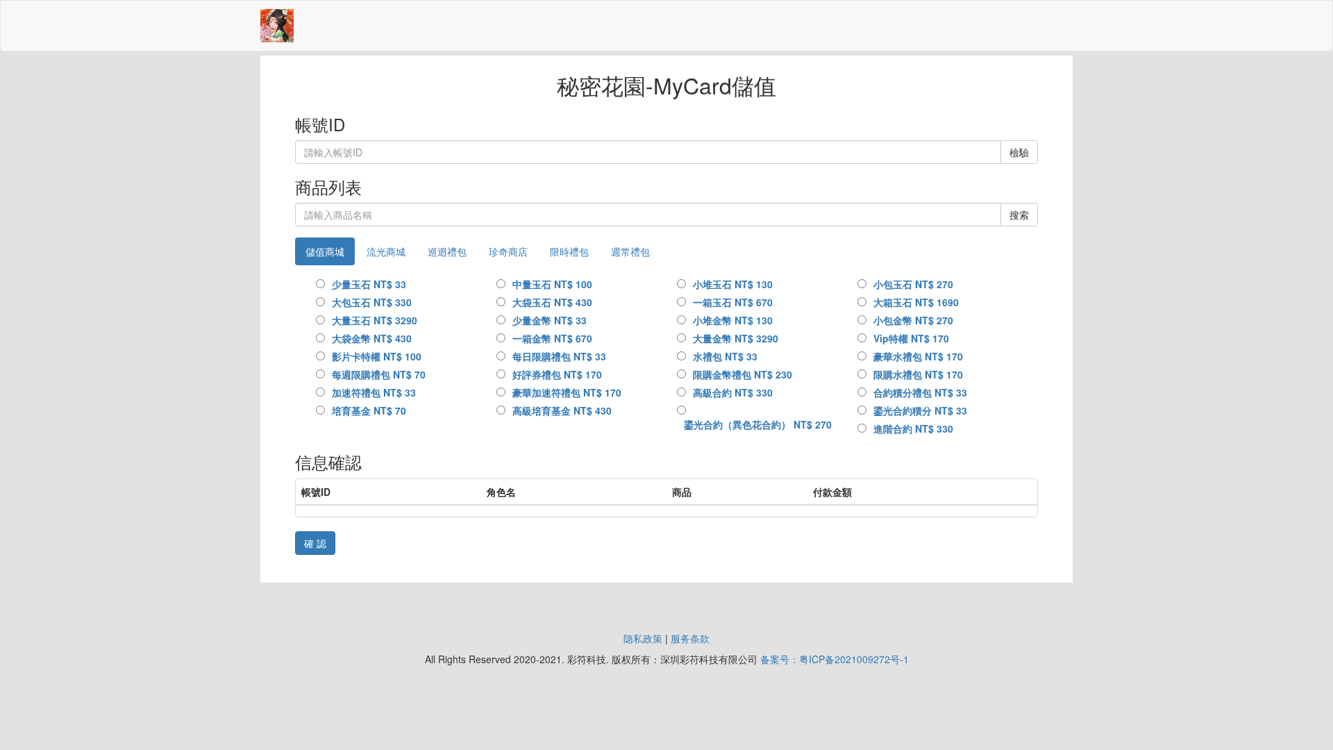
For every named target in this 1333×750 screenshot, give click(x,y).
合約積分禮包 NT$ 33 (920, 392)
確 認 (315, 543)
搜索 (1019, 215)
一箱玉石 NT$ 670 (733, 302)
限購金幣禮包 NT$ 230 (742, 374)
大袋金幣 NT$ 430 (372, 338)
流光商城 (386, 251)
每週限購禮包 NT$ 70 (379, 374)
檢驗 (1019, 152)
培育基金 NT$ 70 (369, 410)
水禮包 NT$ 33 (725, 356)
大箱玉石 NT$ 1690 (916, 302)
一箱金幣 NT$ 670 (552, 338)
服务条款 (690, 638)
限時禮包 (569, 251)
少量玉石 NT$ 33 (369, 284)
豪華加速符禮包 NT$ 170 (566, 392)
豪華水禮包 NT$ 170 (918, 356)
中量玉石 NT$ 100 (552, 284)
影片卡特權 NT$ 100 (376, 356)
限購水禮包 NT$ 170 (918, 374)
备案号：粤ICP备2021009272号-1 (834, 659)
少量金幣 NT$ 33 (549, 320)
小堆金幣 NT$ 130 (733, 320)
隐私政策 (642, 638)
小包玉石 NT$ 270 (913, 284)
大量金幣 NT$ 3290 (735, 338)
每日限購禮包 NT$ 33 (559, 356)
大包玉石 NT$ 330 (372, 302)
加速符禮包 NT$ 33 (374, 392)
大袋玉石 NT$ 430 (552, 302)
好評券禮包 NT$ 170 (557, 374)
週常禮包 (630, 251)
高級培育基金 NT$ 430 (562, 410)
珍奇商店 (508, 251)
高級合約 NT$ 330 (733, 392)
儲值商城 (324, 251)
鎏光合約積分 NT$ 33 (920, 410)
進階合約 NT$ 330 (913, 428)
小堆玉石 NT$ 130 (733, 284)
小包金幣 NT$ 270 (913, 320)
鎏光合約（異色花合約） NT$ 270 (758, 424)
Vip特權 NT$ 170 (911, 338)
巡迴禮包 (447, 251)
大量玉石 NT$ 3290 (374, 320)
